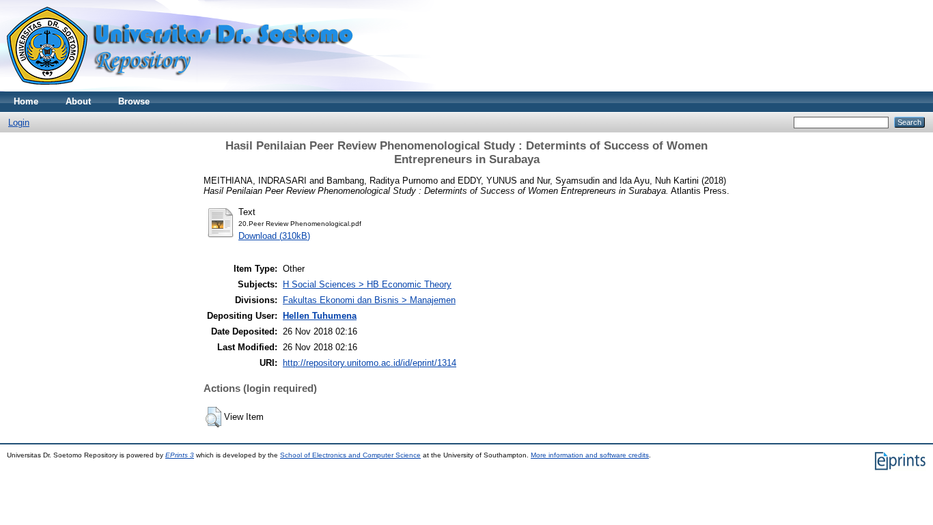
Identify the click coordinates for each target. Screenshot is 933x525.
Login (18, 122)
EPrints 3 (179, 455)
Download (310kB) (274, 236)
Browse (134, 101)
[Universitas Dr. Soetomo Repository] (188, 88)
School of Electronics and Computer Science (350, 455)
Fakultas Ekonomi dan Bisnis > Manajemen (369, 300)
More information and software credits (590, 455)
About (78, 101)
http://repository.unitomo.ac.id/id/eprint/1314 (369, 363)
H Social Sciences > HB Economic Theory (367, 284)
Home (26, 101)
